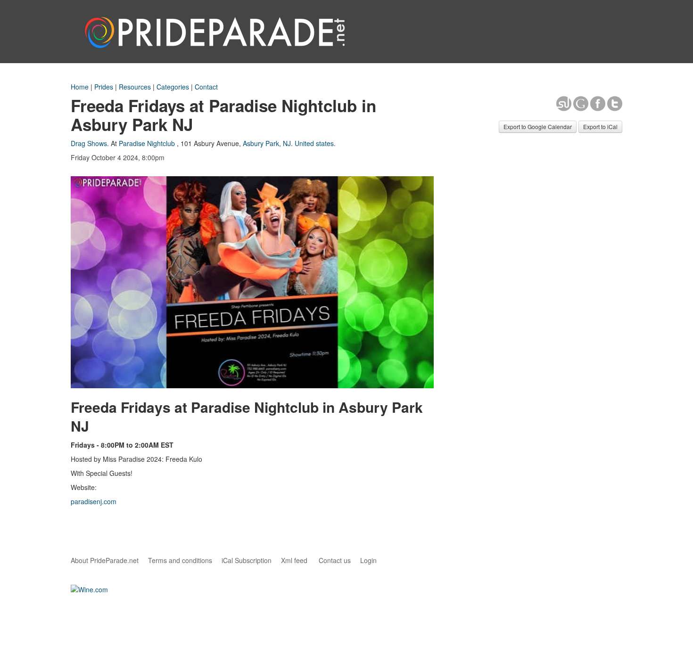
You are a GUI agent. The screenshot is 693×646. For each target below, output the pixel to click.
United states (314, 143)
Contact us (335, 560)
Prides (103, 86)
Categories (173, 86)
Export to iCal (600, 127)
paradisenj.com (93, 501)
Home (80, 86)
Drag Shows (89, 143)
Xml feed (294, 560)
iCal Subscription (247, 560)
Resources (135, 86)
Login (368, 560)
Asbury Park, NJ (267, 143)
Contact (206, 86)
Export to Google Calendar (537, 127)
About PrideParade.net (105, 560)
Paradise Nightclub (147, 143)
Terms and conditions (180, 560)
